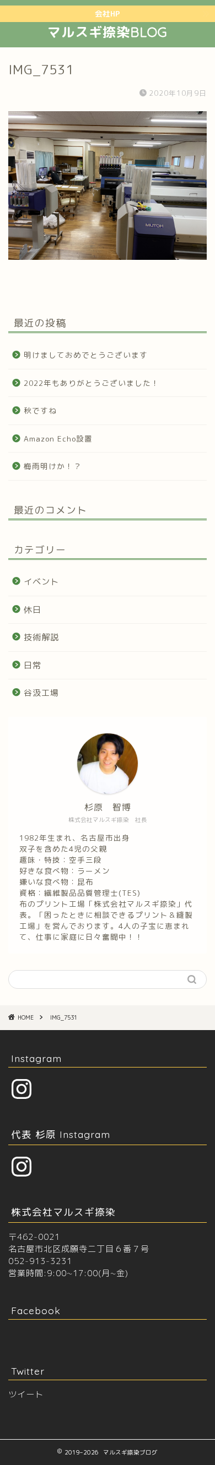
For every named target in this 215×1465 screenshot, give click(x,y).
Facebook (36, 1310)
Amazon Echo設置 (58, 438)
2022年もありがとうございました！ (91, 383)
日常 (32, 665)
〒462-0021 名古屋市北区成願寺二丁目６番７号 (78, 1243)
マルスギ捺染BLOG (107, 32)
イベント (41, 581)
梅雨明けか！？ (53, 466)
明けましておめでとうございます (86, 355)
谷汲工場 (41, 693)
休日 (32, 610)
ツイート (26, 1394)
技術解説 (41, 637)
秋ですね (40, 410)
